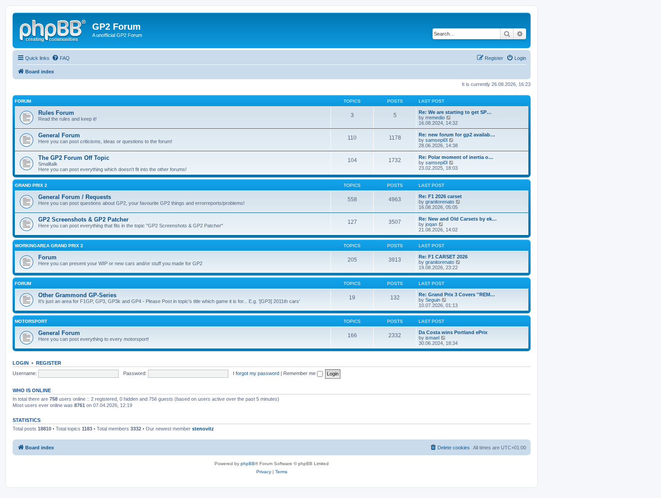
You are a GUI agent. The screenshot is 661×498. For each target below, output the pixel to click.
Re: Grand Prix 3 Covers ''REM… (457, 294)
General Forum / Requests (74, 197)
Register (48, 363)
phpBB (248, 463)
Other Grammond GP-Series (77, 295)
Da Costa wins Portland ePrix (453, 332)
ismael (432, 337)
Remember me (300, 373)
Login (21, 363)
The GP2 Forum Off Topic (73, 157)
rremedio (435, 117)
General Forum (59, 135)
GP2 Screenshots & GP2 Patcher (83, 219)
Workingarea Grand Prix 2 (49, 245)
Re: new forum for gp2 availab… (457, 134)
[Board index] (53, 29)
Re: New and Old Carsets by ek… (458, 219)
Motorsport (31, 321)
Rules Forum (56, 112)
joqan (431, 224)
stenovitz (203, 428)
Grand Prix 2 (31, 185)
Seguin (432, 300)
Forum (23, 101)
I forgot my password (256, 373)
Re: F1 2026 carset (440, 196)
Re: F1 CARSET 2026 (443, 256)
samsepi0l (436, 140)
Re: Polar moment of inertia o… (456, 157)
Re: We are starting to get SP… (455, 112)
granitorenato (439, 201)
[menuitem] (61, 58)
